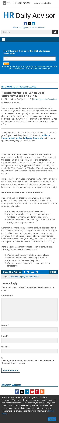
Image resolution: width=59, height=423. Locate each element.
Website (5, 346)
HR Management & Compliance (45, 99)
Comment (7, 295)
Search (55, 32)
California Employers (18, 276)
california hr (34, 276)
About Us (33, 27)
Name (5, 325)
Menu (3, 41)
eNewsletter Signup (20, 27)
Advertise (42, 27)
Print (53, 272)
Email (4, 336)
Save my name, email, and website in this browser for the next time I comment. (28, 361)
